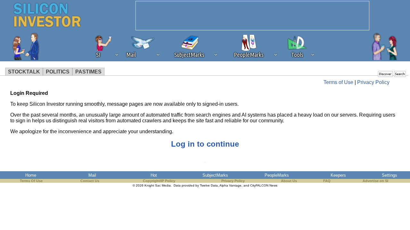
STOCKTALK (24, 71)
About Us (289, 181)
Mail (92, 175)
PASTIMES (88, 71)
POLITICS (58, 71)
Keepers (338, 175)
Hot (154, 175)
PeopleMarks (277, 175)
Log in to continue (205, 144)
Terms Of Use (31, 181)
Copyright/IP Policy (159, 181)
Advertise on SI (375, 181)
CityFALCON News (263, 185)
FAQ (327, 181)
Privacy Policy (373, 82)
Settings (389, 175)
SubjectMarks (215, 175)
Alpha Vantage (230, 185)
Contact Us (89, 181)
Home (30, 175)
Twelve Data (209, 185)
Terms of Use (338, 82)
